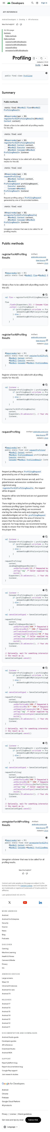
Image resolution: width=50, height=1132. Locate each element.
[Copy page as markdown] (41, 58)
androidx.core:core (38, 257)
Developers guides (9, 1041)
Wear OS (5, 982)
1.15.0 (46, 263)
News (4, 931)
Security (5, 923)
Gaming (5, 949)
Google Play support (9, 1070)
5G (3, 968)
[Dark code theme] (46, 73)
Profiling (27, 76)
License (13, 1114)
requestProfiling (12, 176)
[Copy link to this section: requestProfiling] (22, 432)
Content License (26, 886)
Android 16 (6, 1008)
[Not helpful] (21, 24)
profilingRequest (37, 515)
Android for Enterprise (10, 919)
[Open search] (32, 2)
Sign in (44, 3)
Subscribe (33, 1120)
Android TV (6, 994)
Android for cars (8, 990)
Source (4, 927)
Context (7, 121)
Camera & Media (8, 960)
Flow (29, 107)
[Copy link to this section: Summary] (17, 92)
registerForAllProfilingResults (19, 118)
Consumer (21, 150)
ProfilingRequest (12, 184)
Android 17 (6, 1004)
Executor (21, 147)
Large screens (7, 978)
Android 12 (6, 1023)
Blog (3, 934)
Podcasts (5, 938)
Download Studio (8, 1049)
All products (7, 1105)
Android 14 (6, 1015)
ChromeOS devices (9, 986)
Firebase (5, 1098)
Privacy (4, 964)
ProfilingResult (11, 110)
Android (5, 915)
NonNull (22, 107)
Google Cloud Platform (11, 1101)
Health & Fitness (8, 956)
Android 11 (6, 1027)
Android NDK (7, 1053)
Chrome (5, 1094)
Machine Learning (9, 952)
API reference (10, 12)
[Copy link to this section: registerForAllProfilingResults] (12, 257)
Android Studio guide (10, 1037)
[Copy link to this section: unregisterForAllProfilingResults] (12, 825)
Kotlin (37, 65)
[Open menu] (3, 3)
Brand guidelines (25, 1114)
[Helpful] (17, 24)
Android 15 (6, 1011)
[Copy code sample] (46, 294)
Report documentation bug (12, 1067)
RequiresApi (11, 116)
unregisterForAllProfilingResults (20, 215)
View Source (40, 260)
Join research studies (10, 1074)
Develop (22, 20)
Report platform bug (9, 1063)
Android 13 (6, 1019)
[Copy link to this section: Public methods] (26, 243)
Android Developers (9, 20)
